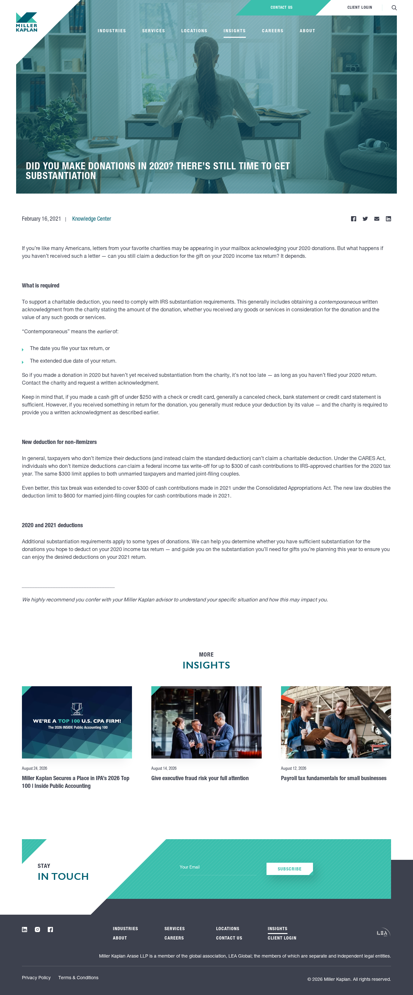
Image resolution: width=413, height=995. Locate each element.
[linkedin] (24, 929)
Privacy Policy (36, 978)
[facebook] (50, 929)
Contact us (282, 8)
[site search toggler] (394, 7)
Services (153, 31)
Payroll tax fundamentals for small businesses (334, 779)
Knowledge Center (91, 219)
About (308, 31)
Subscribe (290, 869)
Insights (235, 31)
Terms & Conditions (78, 978)
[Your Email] (218, 868)
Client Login (360, 8)
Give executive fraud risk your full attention (200, 779)
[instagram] (37, 929)
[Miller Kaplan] (26, 22)
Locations (194, 31)
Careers (273, 31)
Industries (112, 31)
